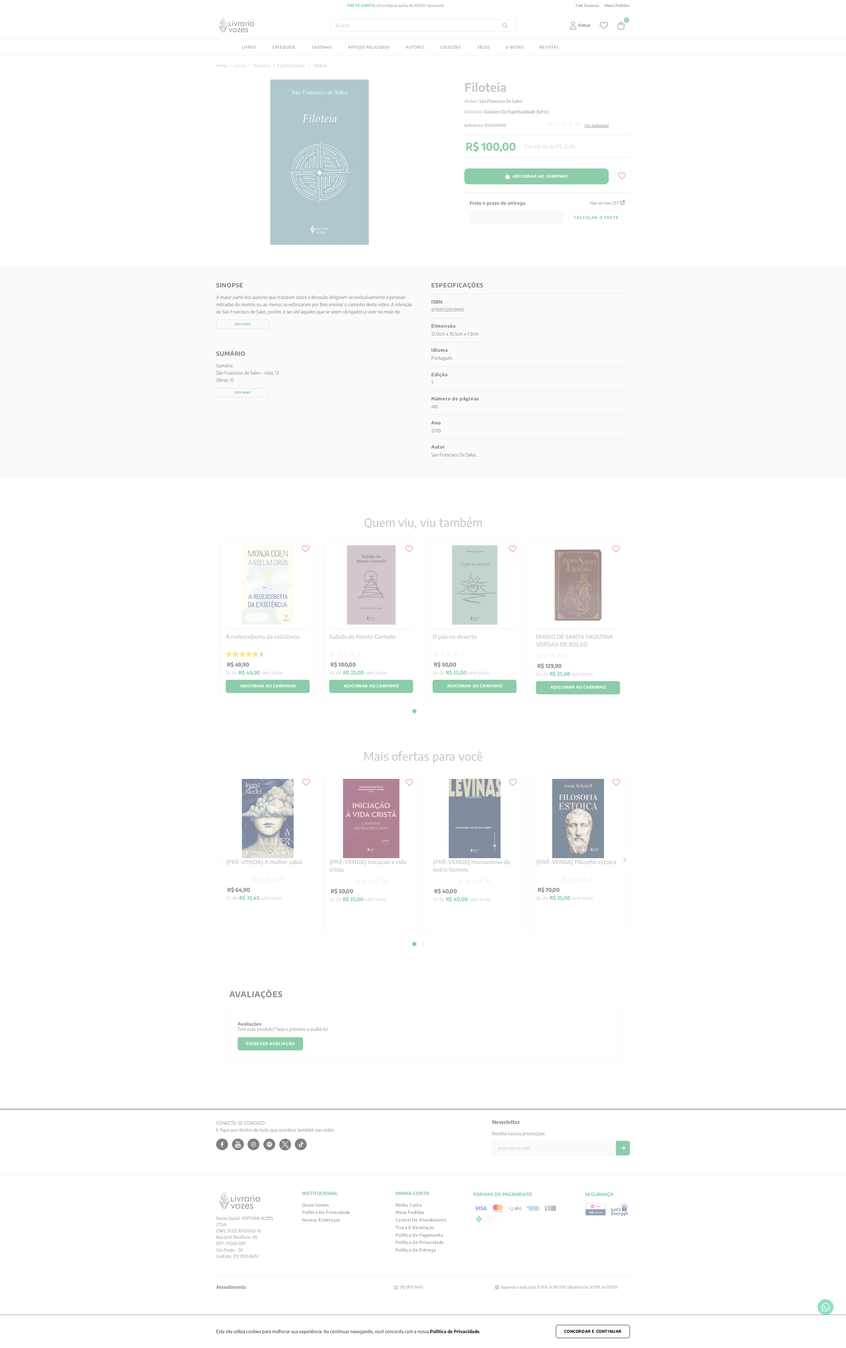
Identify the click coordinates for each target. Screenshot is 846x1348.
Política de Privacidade (455, 1331)
